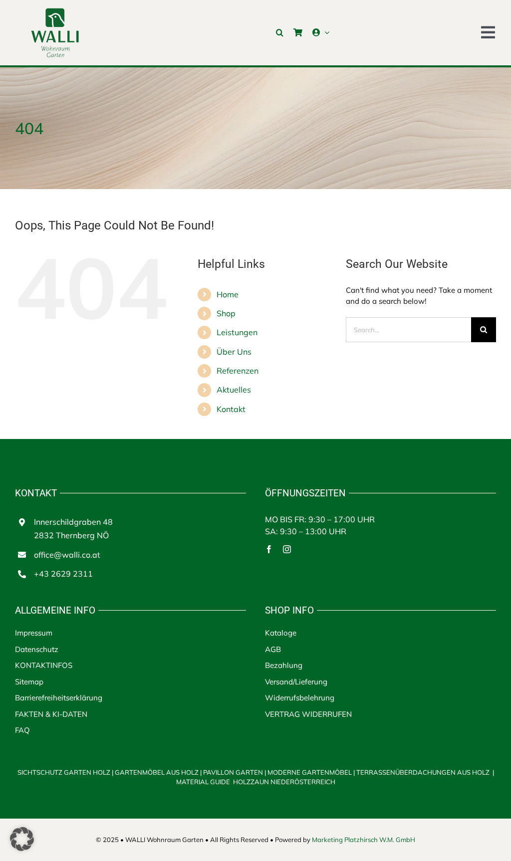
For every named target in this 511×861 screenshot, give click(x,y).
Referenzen (237, 371)
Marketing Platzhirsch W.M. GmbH (363, 840)
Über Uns (234, 352)
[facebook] (269, 549)
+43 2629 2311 (63, 574)
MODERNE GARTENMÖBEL (310, 772)
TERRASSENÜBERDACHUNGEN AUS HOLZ (423, 772)
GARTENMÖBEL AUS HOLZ (157, 772)
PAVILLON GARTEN (233, 772)
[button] (279, 32)
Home (228, 294)
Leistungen (237, 332)
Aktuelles (234, 390)
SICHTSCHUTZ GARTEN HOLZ (65, 772)
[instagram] (287, 549)
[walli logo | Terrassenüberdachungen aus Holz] (55, 11)
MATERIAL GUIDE (204, 782)
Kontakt (231, 409)
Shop (226, 313)
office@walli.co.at (67, 555)
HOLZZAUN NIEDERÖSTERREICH (284, 782)
